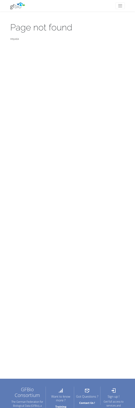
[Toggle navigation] (120, 5)
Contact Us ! (87, 403)
